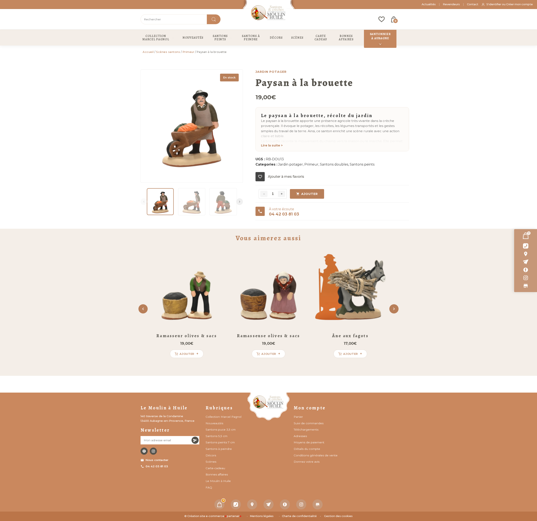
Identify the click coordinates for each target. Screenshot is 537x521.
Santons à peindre (219, 448)
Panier (298, 416)
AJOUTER (309, 194)
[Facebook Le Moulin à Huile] (144, 451)
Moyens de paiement (309, 442)
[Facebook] (525, 270)
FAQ (209, 487)
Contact (472, 4)
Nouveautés (214, 423)
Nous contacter (157, 460)
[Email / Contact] (525, 262)
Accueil (148, 52)
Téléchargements (306, 429)
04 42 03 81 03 (157, 466)
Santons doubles (334, 164)
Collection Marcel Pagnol (223, 416)
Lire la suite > (272, 145)
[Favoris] (381, 19)
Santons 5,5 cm (216, 436)
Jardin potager (290, 164)
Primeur (188, 52)
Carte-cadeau (215, 468)
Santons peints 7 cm (220, 442)
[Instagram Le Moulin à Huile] (153, 451)
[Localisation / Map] (525, 254)
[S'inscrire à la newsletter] (195, 440)
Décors (211, 455)
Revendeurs (451, 4)
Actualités (429, 4)
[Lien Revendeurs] (525, 286)
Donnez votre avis (306, 461)
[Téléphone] (236, 504)
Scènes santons (168, 52)
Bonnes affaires (217, 474)
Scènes (211, 461)
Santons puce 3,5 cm (221, 429)
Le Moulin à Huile (218, 481)
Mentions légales (262, 516)
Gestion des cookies (338, 516)
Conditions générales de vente (316, 455)
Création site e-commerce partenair (214, 516)
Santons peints (362, 164)
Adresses (300, 436)
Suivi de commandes (308, 423)
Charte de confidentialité (299, 516)
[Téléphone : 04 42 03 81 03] (525, 246)
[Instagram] (525, 278)
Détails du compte (307, 448)
